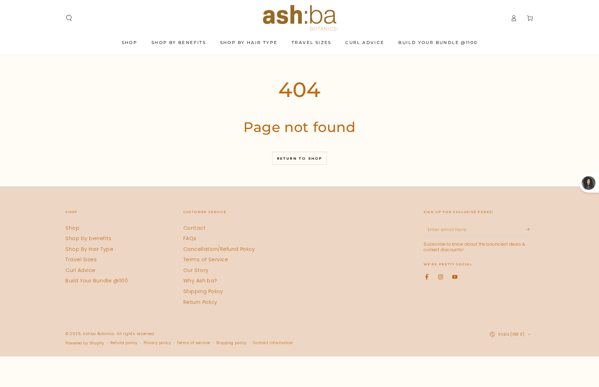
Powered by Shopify (85, 343)
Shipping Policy (203, 291)
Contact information (273, 342)
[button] (69, 18)
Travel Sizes (81, 259)
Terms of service (193, 342)
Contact (194, 228)
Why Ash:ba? (200, 280)
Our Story (196, 270)
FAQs (190, 238)
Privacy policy (157, 342)
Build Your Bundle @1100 (97, 280)
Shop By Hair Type (89, 249)
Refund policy (124, 342)
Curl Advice (81, 270)
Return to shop (299, 158)
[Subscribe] (529, 230)
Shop (72, 228)
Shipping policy (231, 342)
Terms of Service (205, 259)
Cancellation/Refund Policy (219, 249)
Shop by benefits (89, 238)
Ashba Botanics (99, 333)
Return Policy (200, 302)
